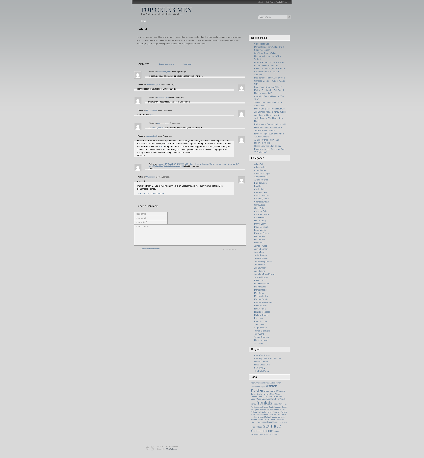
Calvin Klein (259, 189)
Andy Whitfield (260, 177)
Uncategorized (260, 340)
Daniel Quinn (256, 399)
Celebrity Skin (260, 192)
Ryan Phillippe (260, 321)
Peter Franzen (260, 306)
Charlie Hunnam (261, 202)
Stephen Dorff (260, 328)
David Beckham (261, 227)
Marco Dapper (260, 290)
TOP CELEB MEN (166, 9)
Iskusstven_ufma (164, 72)
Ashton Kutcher (261, 180)
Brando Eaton (260, 183)
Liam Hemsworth (261, 283)
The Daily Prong (261, 371)
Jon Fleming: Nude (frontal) (266, 115)
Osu (152, 115)
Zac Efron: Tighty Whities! (265, 53)
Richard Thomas (261, 315)
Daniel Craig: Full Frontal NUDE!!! (269, 109)
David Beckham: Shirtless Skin (268, 127)
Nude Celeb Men (262, 365)
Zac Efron (258, 343)
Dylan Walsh (260, 230)
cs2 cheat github (155, 128)
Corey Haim (259, 217)
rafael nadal (267, 422)
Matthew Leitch (261, 296)
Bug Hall (258, 186)
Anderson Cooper (262, 173)
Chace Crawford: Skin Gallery (267, 146)
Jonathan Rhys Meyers (264, 274)
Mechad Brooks (261, 299)
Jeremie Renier (261, 258)
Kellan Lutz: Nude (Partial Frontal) (269, 68)
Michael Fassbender (263, 302)
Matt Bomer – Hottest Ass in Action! (269, 78)
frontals (264, 403)
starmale (272, 426)
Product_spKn (163, 97)
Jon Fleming (259, 271)
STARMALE (259, 368)
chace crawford (270, 391)
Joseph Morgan (261, 277)
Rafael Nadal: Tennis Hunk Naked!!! (270, 124)
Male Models (260, 287)
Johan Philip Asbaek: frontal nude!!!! (270, 112)
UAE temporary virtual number (150, 193)
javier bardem (260, 409)
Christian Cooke (261, 214)
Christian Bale (260, 211)
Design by (167, 449)
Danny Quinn (260, 224)
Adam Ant (258, 164)
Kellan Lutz (259, 280)
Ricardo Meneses (262, 312)
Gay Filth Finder (261, 361)
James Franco (260, 246)
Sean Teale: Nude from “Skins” (268, 87)
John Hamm (259, 265)
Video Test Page (261, 44)
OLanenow (150, 177)
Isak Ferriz (259, 243)
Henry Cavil (259, 236)
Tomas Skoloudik (262, 331)
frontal (253, 404)
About (260, 2)
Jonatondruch (151, 136)
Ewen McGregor (261, 233)
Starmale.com (262, 431)
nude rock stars (264, 419)
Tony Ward (259, 334)
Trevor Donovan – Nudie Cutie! (268, 102)
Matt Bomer (259, 293)
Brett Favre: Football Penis (276, 2)
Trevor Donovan (261, 337)
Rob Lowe (259, 318)
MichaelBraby (151, 110)
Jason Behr (259, 252)
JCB (160, 146)
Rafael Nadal (260, 309)
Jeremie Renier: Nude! (264, 130)
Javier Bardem (260, 255)
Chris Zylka (259, 208)
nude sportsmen (277, 419)
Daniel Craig (260, 221)
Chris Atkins (259, 205)
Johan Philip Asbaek (263, 261)
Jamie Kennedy (261, 249)
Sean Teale (259, 324)
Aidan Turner (260, 170)
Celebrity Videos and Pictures (267, 358)
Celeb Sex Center (262, 355)
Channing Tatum (261, 199)
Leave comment (228, 249)
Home (143, 21)
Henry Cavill (259, 239)
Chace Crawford (261, 195)
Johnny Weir (259, 268)
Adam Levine (260, 105)
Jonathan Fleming (280, 412)
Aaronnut (160, 123)
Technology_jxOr (153, 84)
